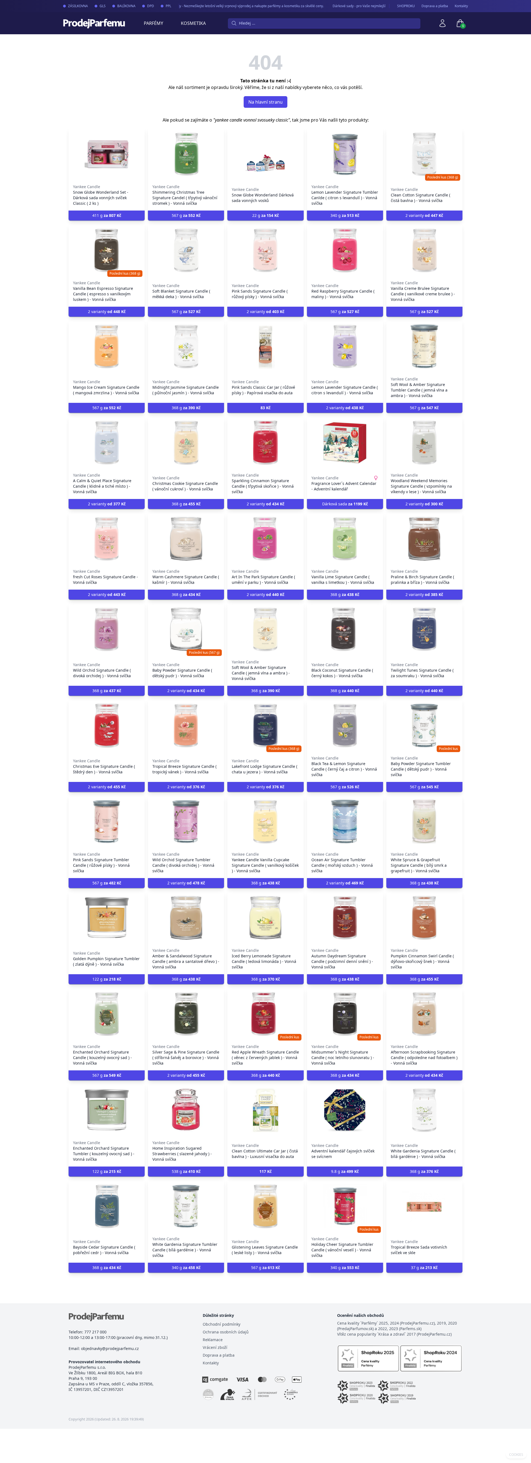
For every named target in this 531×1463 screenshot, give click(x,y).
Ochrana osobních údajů (226, 1332)
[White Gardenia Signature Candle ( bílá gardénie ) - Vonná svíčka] (424, 1110)
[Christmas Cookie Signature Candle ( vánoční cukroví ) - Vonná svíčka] (186, 443)
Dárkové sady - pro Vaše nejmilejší (342, 6)
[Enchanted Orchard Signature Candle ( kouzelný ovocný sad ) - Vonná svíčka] (106, 1014)
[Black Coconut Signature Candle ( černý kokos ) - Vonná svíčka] (345, 629)
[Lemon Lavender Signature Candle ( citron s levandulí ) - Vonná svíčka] (345, 346)
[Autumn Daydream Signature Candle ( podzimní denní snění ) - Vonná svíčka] (345, 918)
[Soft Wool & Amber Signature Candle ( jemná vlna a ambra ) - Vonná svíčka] (265, 629)
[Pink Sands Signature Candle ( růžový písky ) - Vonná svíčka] (265, 250)
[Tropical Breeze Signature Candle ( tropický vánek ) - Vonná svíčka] (186, 725)
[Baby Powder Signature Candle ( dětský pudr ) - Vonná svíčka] (186, 629)
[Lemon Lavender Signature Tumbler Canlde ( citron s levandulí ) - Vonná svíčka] (345, 154)
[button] (265, 408)
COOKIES (516, 1455)
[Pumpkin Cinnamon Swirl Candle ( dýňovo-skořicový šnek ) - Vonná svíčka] (424, 918)
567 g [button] (186, 215)
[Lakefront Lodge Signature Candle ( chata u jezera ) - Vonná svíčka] (265, 725)
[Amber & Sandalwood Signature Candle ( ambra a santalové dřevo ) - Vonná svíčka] (186, 918)
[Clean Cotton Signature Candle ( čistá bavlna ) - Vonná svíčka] (424, 154)
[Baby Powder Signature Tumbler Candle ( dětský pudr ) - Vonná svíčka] (424, 725)
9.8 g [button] (345, 1171)
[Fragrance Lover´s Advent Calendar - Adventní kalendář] (345, 443)
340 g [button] (344, 215)
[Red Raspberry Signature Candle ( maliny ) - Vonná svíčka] (345, 250)
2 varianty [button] (424, 215)
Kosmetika (193, 23)
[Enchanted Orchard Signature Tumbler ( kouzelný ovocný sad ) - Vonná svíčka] (106, 1110)
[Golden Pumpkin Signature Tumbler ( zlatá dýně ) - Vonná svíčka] (106, 918)
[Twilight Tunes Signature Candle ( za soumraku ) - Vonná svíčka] (424, 629)
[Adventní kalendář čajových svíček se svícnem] (345, 1110)
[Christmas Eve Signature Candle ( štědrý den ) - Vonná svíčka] (106, 725)
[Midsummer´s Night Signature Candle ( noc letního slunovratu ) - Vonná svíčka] (345, 1014)
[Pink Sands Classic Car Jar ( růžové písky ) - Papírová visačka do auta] (265, 346)
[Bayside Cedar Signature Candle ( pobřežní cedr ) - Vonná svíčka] (106, 1206)
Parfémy (153, 23)
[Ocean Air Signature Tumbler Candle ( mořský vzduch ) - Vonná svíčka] (345, 822)
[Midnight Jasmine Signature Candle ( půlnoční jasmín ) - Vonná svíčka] (186, 346)
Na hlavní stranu (265, 102)
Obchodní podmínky (221, 1324)
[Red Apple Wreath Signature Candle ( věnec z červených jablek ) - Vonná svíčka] (265, 1014)
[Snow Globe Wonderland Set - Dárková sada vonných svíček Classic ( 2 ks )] (106, 154)
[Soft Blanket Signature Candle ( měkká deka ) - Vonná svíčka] (186, 250)
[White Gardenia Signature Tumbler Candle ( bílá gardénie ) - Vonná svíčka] (186, 1206)
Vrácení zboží (215, 1347)
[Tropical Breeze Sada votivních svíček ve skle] (424, 1206)
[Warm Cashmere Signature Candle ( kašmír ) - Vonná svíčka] (186, 539)
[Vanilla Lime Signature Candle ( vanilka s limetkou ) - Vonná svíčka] (345, 539)
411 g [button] (106, 215)
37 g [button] (424, 1267)
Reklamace (213, 1339)
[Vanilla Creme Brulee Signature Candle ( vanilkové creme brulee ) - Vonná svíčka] (424, 250)
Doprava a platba (434, 6)
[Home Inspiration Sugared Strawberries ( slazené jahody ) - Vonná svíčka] (186, 1110)
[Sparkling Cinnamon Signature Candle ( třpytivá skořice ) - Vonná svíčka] (265, 443)
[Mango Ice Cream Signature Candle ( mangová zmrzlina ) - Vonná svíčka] (106, 346)
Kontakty (461, 6)
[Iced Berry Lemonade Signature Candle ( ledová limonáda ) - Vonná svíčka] (265, 918)
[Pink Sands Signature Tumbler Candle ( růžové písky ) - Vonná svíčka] (106, 822)
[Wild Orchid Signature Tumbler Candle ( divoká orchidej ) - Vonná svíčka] (186, 822)
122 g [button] (106, 979)
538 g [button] (186, 1171)
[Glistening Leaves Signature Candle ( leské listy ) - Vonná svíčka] (265, 1206)
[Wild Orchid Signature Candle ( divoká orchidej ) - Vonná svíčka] (106, 629)
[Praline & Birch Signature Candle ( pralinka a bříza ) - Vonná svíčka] (424, 539)
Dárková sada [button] (345, 503)
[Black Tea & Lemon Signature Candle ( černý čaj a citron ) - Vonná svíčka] (345, 725)
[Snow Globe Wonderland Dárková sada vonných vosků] (265, 154)
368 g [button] (186, 407)
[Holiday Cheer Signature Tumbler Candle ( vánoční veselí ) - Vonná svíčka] (345, 1206)
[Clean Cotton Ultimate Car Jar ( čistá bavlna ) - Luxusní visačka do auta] (265, 1110)
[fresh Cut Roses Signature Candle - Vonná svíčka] (106, 539)
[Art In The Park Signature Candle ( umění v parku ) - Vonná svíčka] (265, 539)
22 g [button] (265, 215)
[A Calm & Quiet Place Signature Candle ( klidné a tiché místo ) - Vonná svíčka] (106, 443)
